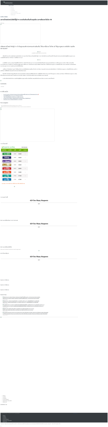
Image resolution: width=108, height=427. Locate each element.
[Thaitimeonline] (8, 2)
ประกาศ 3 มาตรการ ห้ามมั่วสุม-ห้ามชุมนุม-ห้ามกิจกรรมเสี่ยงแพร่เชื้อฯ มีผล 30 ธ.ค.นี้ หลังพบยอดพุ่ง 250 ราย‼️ (21, 94)
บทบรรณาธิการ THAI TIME (16, 13)
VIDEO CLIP (13, 14)
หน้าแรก (12, 7)
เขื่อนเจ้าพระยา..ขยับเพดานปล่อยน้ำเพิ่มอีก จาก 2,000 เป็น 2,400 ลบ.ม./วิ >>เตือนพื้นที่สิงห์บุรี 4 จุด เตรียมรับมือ (20, 302)
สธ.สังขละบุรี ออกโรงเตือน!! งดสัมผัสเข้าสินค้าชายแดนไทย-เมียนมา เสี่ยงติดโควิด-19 (16, 98)
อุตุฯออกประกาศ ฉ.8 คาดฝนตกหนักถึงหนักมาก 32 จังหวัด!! (12, 99)
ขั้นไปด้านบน (75, 413)
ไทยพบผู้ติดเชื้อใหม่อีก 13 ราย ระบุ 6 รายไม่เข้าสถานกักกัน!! (13, 95)
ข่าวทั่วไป (12, 9)
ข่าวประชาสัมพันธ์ (14, 11)
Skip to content (11, 5)
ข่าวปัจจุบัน (13, 10)
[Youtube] (21, 413)
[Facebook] (19, 413)
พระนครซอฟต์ (17, 413)
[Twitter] (20, 413)
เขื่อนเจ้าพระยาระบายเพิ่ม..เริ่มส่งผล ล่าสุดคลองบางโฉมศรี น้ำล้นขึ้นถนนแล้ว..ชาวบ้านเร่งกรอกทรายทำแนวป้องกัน (21, 298)
